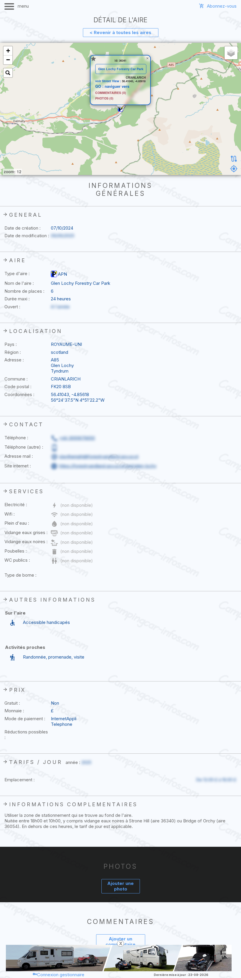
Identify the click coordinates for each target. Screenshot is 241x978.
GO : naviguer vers (112, 86)
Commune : (16, 379)
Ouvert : (12, 306)
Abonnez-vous (222, 6)
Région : (12, 352)
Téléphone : (16, 437)
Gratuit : (12, 703)
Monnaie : (14, 710)
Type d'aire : (17, 273)
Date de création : (22, 228)
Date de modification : (26, 235)
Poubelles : (15, 551)
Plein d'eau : (16, 523)
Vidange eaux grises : (26, 532)
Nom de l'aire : (19, 283)
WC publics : (17, 560)
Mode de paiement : (24, 718)
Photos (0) (104, 98)
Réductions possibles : (26, 734)
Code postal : (17, 386)
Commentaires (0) (110, 92)
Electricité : (15, 504)
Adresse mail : (18, 456)
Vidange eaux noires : (26, 541)
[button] (120, 109)
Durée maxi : (17, 299)
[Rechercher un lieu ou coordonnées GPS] (8, 72)
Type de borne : (20, 575)
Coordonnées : (19, 394)
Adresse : (14, 360)
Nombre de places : (24, 291)
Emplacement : (19, 779)
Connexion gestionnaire (60, 974)
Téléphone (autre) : (23, 447)
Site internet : (17, 466)
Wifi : (9, 514)
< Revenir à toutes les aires (120, 32)
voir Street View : (108, 81)
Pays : (10, 344)
